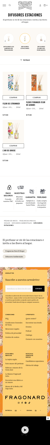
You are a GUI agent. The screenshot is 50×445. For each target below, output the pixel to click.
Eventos (28, 327)
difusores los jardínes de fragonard (8, 48)
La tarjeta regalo (11, 359)
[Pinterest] (26, 403)
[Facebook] (22, 403)
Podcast (28, 331)
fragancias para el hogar (14, 251)
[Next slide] (45, 41)
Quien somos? (31, 319)
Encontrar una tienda (34, 323)
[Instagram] (18, 403)
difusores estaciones (25, 47)
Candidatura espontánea (35, 361)
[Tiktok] (29, 403)
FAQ (6, 319)
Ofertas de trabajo (32, 365)
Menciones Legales (12, 329)
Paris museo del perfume (14, 364)
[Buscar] (10, 5)
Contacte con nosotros (34, 339)
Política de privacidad (13, 333)
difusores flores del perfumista (41, 48)
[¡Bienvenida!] (25, 5)
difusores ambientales (14, 257)
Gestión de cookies (12, 337)
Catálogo (29, 335)
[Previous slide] (5, 41)
